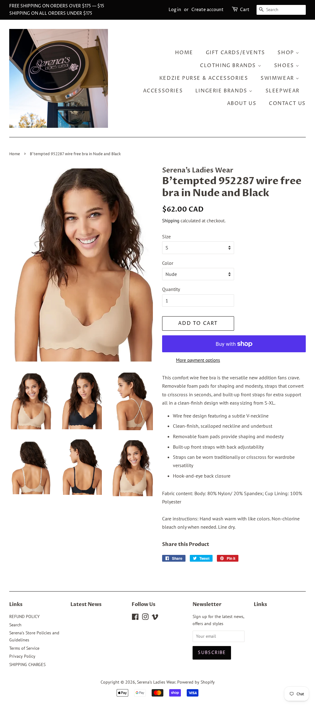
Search (15, 625)
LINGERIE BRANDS (222, 90)
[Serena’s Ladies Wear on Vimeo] (155, 618)
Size (166, 236)
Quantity (171, 289)
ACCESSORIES (163, 90)
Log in (175, 10)
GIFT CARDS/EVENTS (235, 52)
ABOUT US (242, 103)
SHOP (286, 52)
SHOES (285, 65)
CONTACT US (287, 103)
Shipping (170, 221)
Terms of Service (24, 648)
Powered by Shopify (196, 682)
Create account (207, 10)
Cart (244, 10)
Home (14, 154)
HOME (184, 52)
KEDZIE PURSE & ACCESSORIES (203, 78)
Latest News (86, 604)
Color (167, 263)
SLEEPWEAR (282, 90)
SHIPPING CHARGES (27, 664)
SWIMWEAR (278, 78)
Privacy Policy (22, 656)
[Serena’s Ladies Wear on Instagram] (145, 618)
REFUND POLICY (24, 616)
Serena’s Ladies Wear (156, 682)
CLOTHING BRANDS (229, 65)
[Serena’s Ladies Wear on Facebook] (135, 618)
